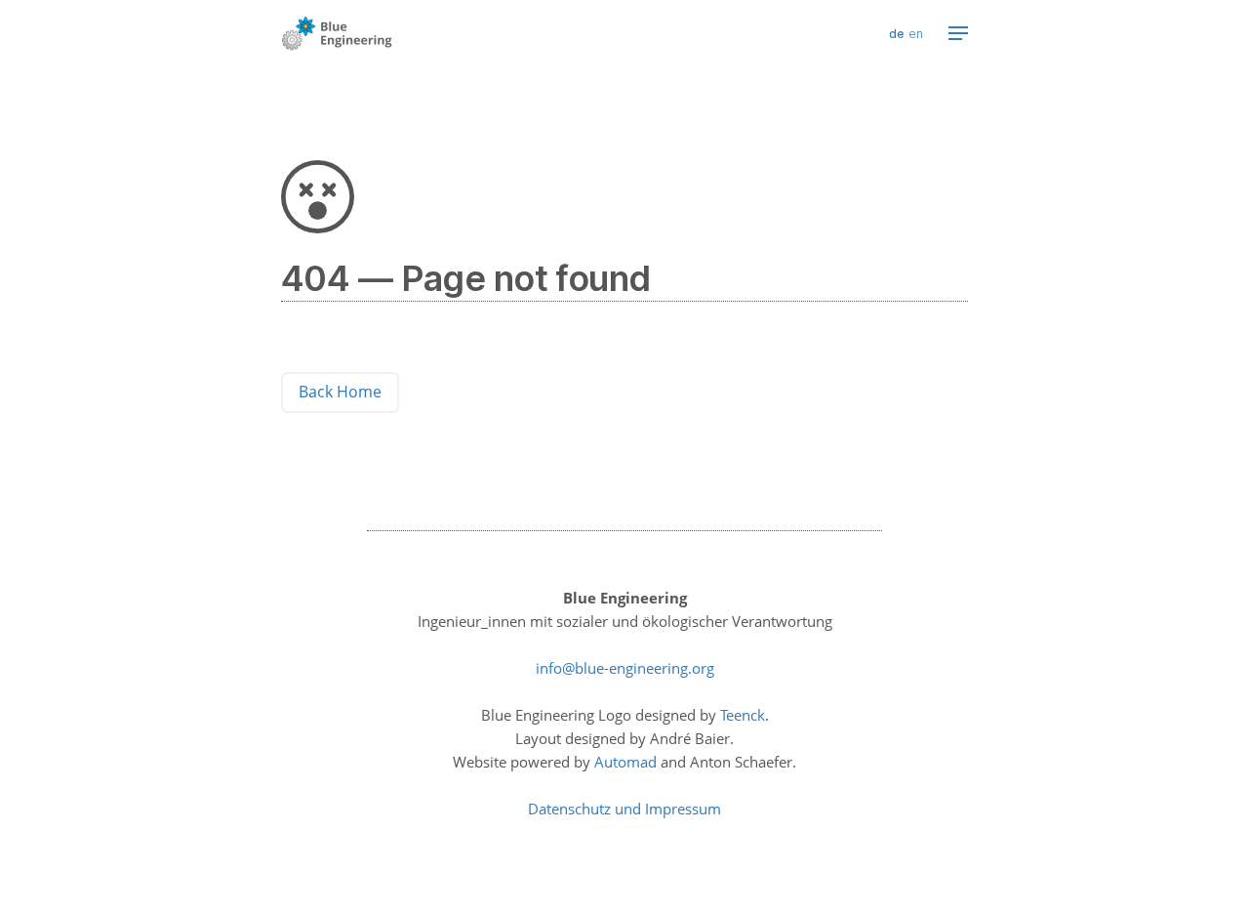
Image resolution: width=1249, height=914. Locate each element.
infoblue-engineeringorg (625, 668)
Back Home (340, 391)
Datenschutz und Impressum (624, 808)
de (896, 33)
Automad (625, 761)
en (915, 33)
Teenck (742, 715)
